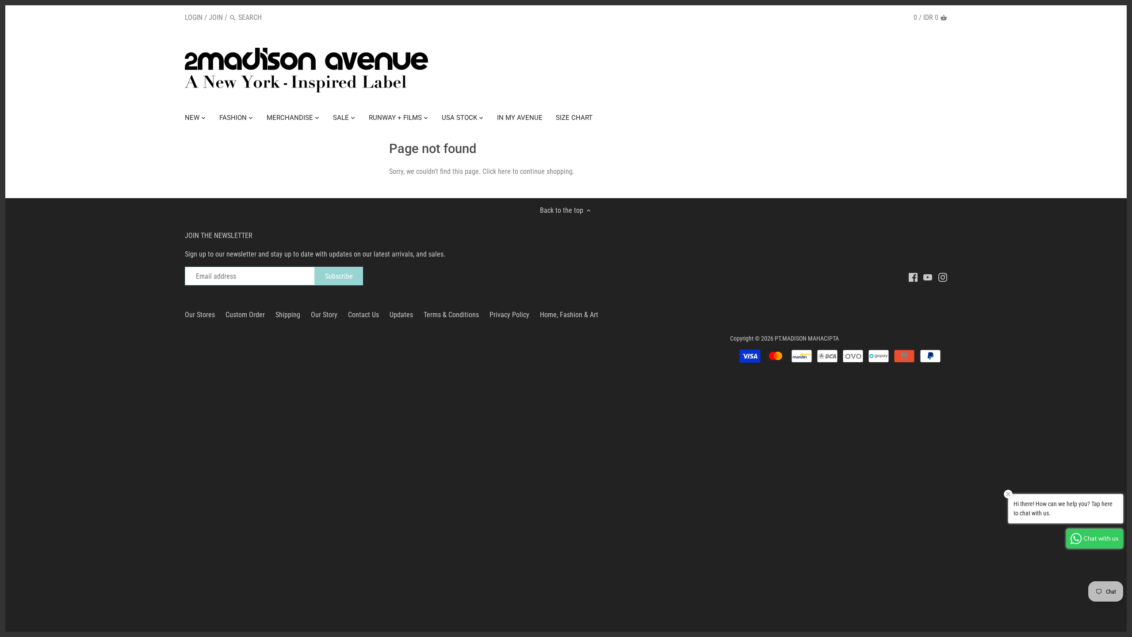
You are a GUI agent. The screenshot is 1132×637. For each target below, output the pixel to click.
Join (216, 17)
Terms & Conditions (451, 315)
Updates (401, 315)
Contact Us (363, 315)
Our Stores (200, 315)
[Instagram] (942, 277)
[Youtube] (927, 277)
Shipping (287, 315)
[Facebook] (913, 277)
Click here (496, 171)
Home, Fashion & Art (569, 315)
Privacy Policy (509, 315)
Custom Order (245, 315)
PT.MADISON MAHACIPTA (807, 338)
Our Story (324, 315)
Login (194, 17)
